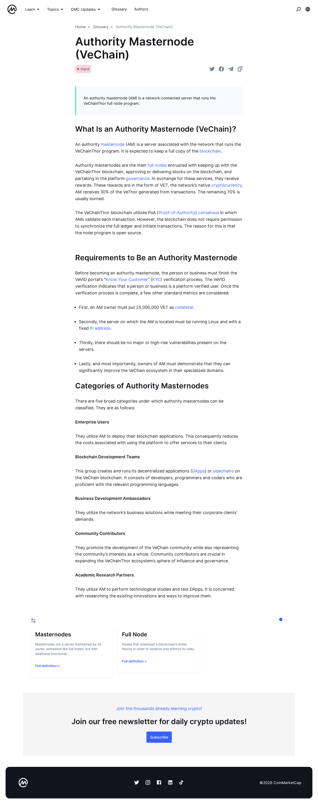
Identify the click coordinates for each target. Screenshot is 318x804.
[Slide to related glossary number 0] (280, 619)
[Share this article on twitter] (212, 69)
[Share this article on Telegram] (230, 69)
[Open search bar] (298, 9)
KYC (156, 279)
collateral (184, 307)
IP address (100, 328)
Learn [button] (30, 9)
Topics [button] (53, 9)
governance (137, 178)
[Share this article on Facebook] (221, 69)
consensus (208, 212)
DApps (198, 471)
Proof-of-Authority (177, 212)
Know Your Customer (127, 279)
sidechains (223, 471)
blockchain (210, 151)
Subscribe (159, 737)
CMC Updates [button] (83, 9)
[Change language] (307, 9)
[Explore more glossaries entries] (33, 620)
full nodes (157, 165)
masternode (113, 144)
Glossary (100, 26)
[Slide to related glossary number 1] (286, 619)
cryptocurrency (226, 185)
